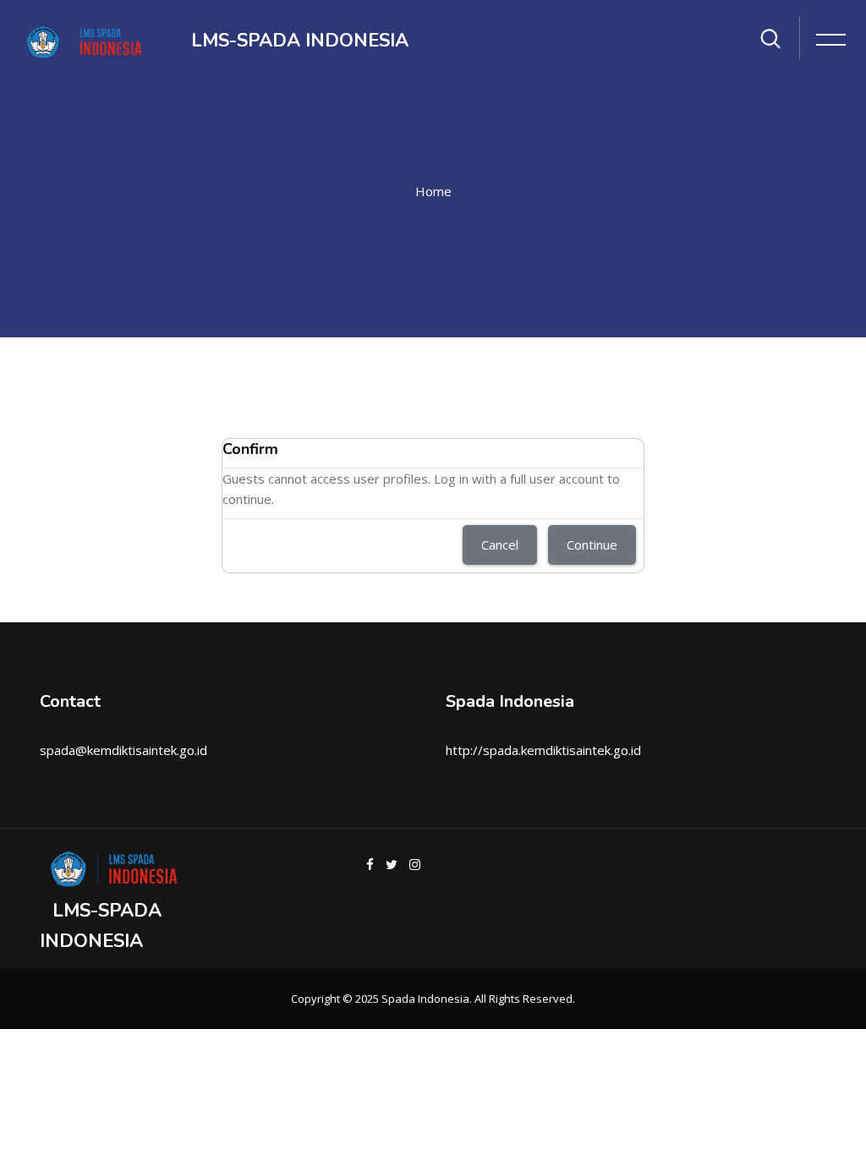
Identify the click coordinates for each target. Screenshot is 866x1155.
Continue (592, 544)
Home (433, 191)
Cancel (499, 544)
